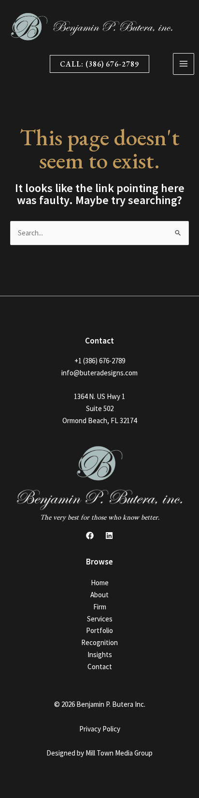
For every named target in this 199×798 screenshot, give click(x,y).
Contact (99, 666)
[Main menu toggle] (184, 64)
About (99, 594)
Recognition (99, 642)
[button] (99, 64)
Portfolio (99, 630)
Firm (99, 606)
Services (100, 618)
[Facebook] (90, 535)
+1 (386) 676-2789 (99, 360)
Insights (99, 654)
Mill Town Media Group (119, 752)
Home (100, 582)
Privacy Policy (99, 728)
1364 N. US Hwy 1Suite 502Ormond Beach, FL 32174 (99, 408)
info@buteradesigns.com (99, 372)
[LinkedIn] (109, 535)
